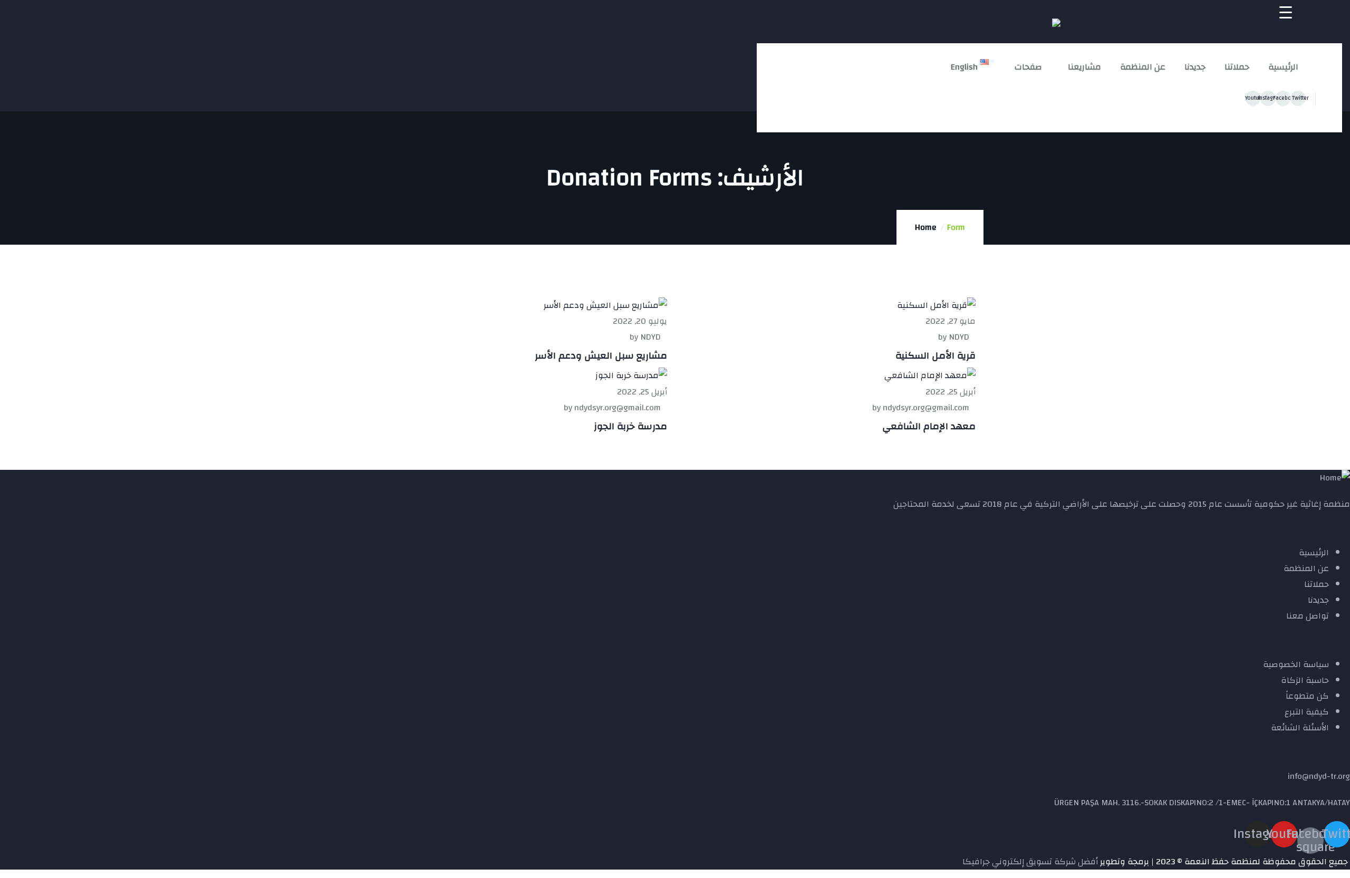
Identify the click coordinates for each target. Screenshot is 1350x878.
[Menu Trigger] (1285, 12)
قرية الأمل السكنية (935, 355)
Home (926, 227)
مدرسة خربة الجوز (630, 426)
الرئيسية (1283, 67)
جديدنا (1195, 67)
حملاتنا (1236, 67)
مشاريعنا (1084, 67)
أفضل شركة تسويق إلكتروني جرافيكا (1030, 862)
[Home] (1045, 26)
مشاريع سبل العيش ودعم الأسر (601, 355)
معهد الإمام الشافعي (929, 426)
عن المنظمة (1142, 67)
